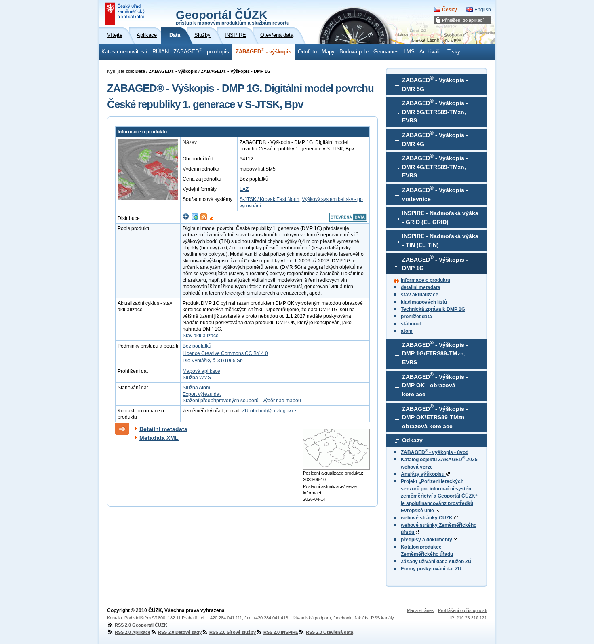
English (482, 10)
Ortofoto (307, 52)
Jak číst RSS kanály (374, 617)
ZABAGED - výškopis (263, 51)
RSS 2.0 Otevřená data (329, 632)
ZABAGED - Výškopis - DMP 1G (435, 262)
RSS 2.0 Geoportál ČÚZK (141, 625)
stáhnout (411, 324)
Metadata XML (159, 438)
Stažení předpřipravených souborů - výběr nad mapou (242, 400)
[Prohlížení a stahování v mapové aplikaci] (186, 218)
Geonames (386, 52)
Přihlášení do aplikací (463, 20)
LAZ (244, 189)
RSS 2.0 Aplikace (132, 632)
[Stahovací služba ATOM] (203, 218)
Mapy (328, 52)
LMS (409, 52)
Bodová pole (354, 52)
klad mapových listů (424, 302)
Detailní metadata (163, 429)
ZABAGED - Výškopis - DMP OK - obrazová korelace (435, 384)
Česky (449, 10)
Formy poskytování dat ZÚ (431, 569)
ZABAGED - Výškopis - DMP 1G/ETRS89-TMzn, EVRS (435, 353)
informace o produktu (425, 280)
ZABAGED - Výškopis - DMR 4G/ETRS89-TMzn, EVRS (435, 166)
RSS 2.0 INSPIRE (280, 632)
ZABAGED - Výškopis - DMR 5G (435, 83)
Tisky (453, 52)
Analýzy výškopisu (423, 474)
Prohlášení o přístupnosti (462, 610)
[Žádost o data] (211, 218)
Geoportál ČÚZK (232, 16)
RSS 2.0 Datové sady (180, 632)
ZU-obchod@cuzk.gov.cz (269, 411)
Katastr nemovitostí (124, 52)
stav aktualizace (419, 295)
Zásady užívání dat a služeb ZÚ (436, 561)
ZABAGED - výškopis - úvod (434, 452)
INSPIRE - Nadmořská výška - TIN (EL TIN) (440, 240)
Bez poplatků (197, 346)
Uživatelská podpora (311, 617)
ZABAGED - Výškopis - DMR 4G (435, 138)
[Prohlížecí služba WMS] (195, 218)
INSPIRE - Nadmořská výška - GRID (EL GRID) (440, 217)
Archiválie (430, 52)
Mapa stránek (420, 610)
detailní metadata (420, 287)
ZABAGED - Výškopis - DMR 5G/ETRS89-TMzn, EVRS (435, 111)
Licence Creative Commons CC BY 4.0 (225, 353)
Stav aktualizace (201, 335)
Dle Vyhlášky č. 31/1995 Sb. (213, 360)
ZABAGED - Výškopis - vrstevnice (435, 193)
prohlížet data (416, 316)
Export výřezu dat (202, 394)
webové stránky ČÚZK (427, 518)
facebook (342, 617)
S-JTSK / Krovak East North (269, 199)
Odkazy (412, 440)
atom (407, 331)
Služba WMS (197, 377)
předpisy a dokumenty (427, 540)
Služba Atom (196, 388)
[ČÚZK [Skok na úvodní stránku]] (125, 13)
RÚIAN (160, 52)
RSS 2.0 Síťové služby (232, 632)
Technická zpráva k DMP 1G (433, 309)
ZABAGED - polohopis (201, 51)
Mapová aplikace (201, 371)
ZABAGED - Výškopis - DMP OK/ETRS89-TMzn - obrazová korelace (435, 416)
